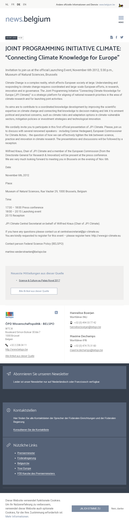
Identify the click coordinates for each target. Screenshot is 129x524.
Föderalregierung (26, 458)
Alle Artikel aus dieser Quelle (34, 291)
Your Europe (24, 468)
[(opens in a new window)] (115, 37)
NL (7, 4)
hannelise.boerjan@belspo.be (85, 327)
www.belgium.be (107, 4)
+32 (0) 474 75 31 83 (85, 345)
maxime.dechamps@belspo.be (86, 350)
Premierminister (26, 453)
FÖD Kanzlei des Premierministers (36, 473)
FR (12, 4)
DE (18, 4)
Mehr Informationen (16, 516)
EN (24, 4)
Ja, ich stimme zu (90, 508)
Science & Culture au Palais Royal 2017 (39, 280)
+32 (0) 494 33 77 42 (85, 322)
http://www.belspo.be (16, 349)
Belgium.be (23, 463)
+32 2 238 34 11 (18, 345)
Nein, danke (117, 508)
